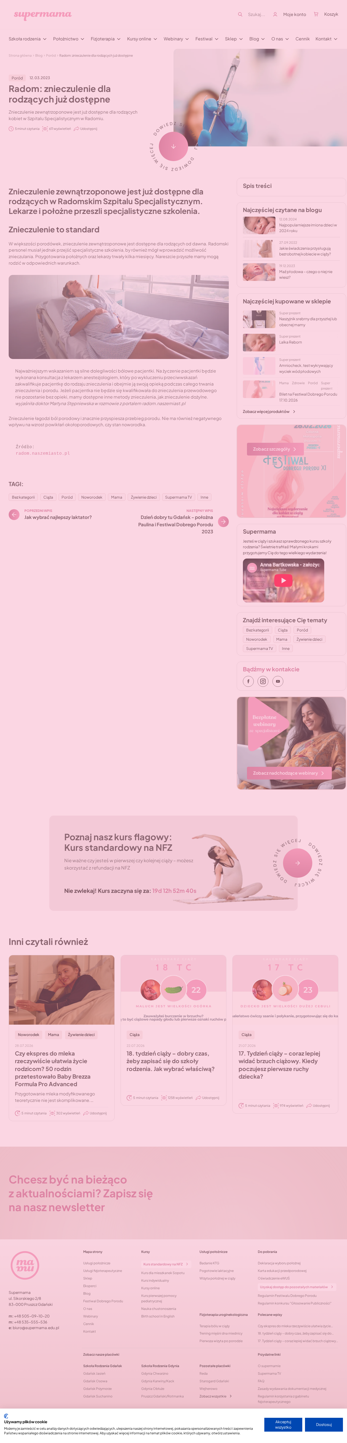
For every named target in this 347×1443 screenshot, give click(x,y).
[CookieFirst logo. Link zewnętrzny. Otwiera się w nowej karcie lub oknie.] (6, 1416)
